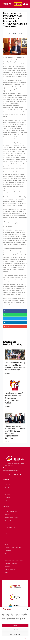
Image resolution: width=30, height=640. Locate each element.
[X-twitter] (18, 474)
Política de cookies (7, 637)
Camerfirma (8, 550)
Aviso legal (24, 637)
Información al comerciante (11, 517)
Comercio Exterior (9, 520)
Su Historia (7, 494)
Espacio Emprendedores (11, 511)
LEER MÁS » (7, 373)
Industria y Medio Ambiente (11, 524)
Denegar (15, 629)
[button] (27, 609)
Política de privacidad (16, 637)
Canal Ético (7, 487)
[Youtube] (20, 474)
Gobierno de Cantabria (10, 538)
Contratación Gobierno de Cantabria (14, 560)
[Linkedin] (15, 474)
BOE (6, 557)
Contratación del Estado (11, 563)
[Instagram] (12, 474)
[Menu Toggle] (26, 4)
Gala (6, 500)
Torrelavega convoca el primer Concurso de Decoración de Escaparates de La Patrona (14, 398)
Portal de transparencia (10, 491)
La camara (7, 484)
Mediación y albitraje (10, 527)
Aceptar (15, 625)
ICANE (6, 544)
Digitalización (8, 497)
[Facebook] (9, 474)
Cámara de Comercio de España (13, 547)
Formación (7, 514)
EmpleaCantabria (9, 541)
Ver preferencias (15, 634)
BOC (6, 553)
